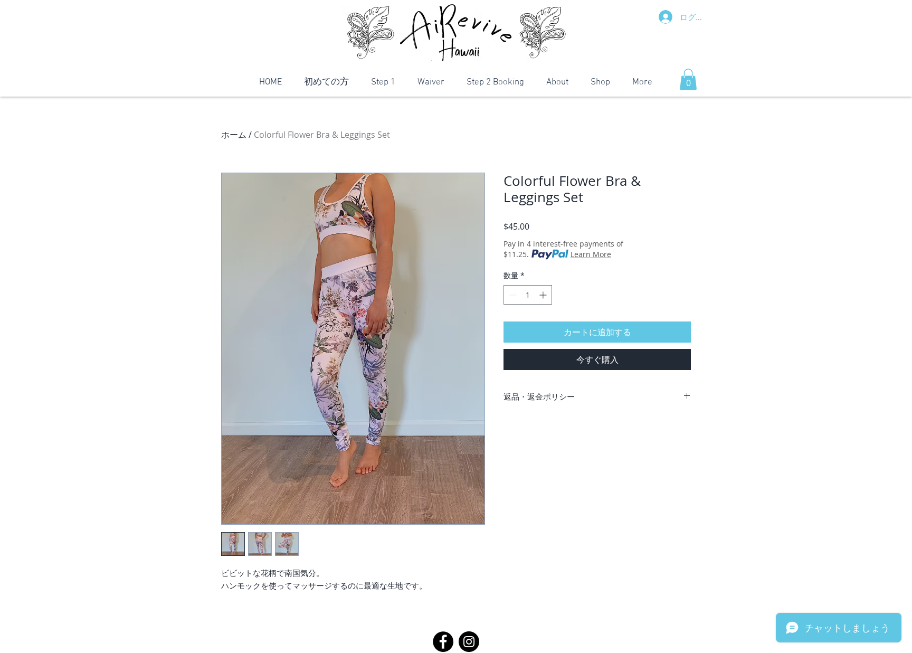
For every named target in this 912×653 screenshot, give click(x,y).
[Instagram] (469, 641)
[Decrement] (511, 295)
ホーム (233, 134)
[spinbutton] (527, 295)
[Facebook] (443, 641)
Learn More (591, 254)
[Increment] (543, 295)
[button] (688, 79)
